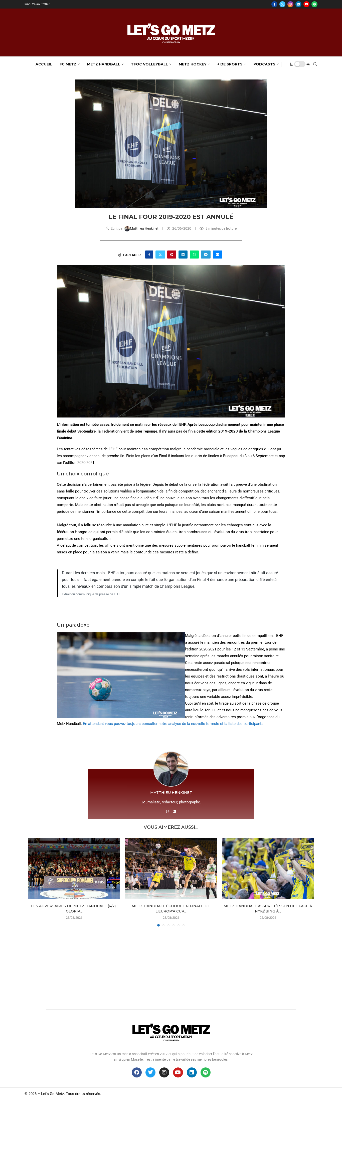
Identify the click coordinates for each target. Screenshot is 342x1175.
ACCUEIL (44, 64)
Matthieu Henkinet (144, 228)
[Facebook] (274, 4)
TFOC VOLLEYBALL (149, 64)
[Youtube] (306, 4)
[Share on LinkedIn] (183, 254)
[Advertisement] (171, 967)
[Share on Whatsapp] (194, 254)
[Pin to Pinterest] (171, 254)
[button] (35, 882)
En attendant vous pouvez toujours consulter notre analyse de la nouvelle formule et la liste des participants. (173, 723)
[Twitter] (282, 4)
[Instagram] (290, 4)
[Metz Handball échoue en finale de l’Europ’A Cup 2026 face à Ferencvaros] (171, 868)
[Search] (314, 64)
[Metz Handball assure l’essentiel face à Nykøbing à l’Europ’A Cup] (268, 868)
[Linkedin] (298, 4)
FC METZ (68, 64)
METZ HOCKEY (193, 64)
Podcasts (264, 64)
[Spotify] (314, 4)
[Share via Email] (217, 254)
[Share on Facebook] (149, 254)
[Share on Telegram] (206, 254)
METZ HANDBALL (103, 64)
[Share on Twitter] (160, 254)
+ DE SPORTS (230, 64)
